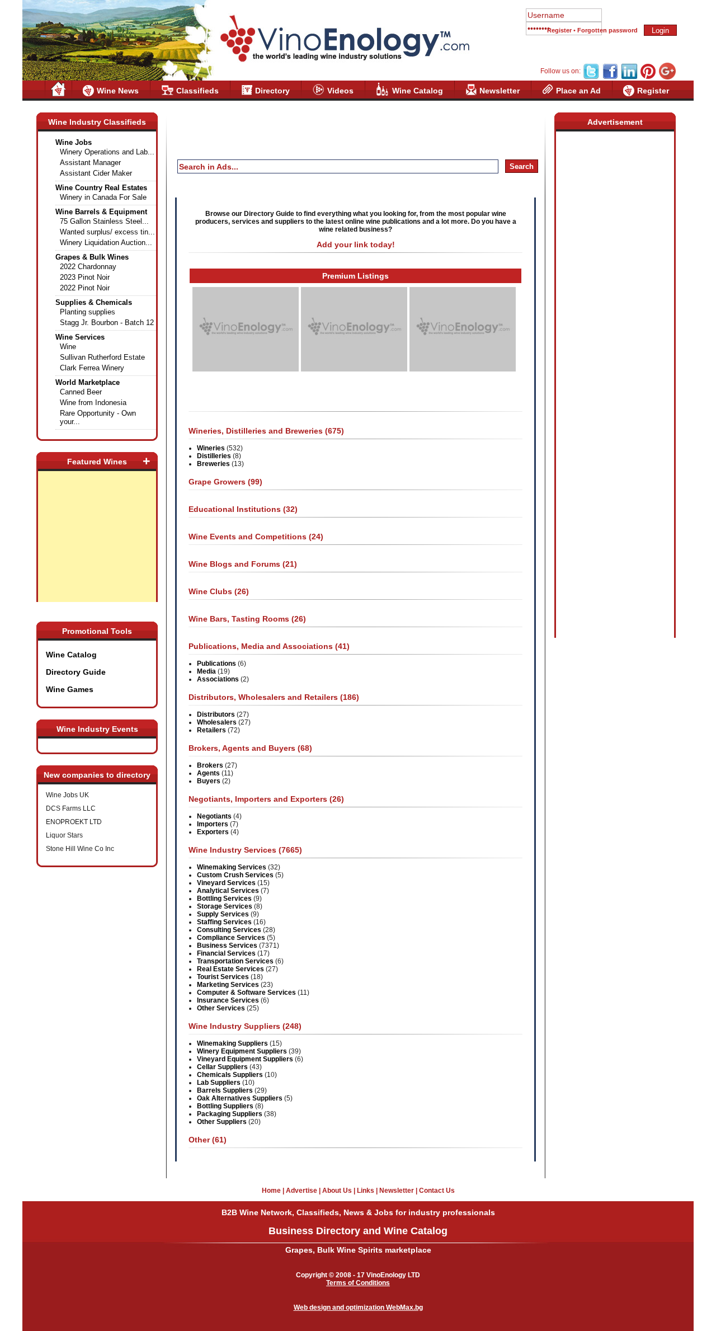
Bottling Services (224, 898)
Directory (272, 90)
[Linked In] (629, 77)
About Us (337, 1190)
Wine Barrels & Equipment (101, 212)
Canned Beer (81, 392)
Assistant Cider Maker (96, 173)
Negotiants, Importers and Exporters (258, 798)
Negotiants (214, 816)
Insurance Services (228, 1000)
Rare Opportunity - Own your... (98, 417)
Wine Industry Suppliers (234, 1026)
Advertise (301, 1190)
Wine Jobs (73, 142)
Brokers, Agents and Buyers (242, 748)
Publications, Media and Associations (261, 646)
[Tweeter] (591, 77)
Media (206, 671)
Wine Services (80, 337)
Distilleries (214, 456)
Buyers (208, 781)
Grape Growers (217, 481)
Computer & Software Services (246, 992)
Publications (216, 663)
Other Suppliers (222, 1122)
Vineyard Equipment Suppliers (245, 1059)
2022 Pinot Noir (85, 288)
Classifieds (197, 90)
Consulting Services (229, 930)
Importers (212, 824)
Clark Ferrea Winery (92, 368)
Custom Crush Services (235, 875)
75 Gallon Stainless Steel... (104, 221)
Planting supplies (87, 312)
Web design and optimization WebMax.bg (358, 1307)
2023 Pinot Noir (85, 277)
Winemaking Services (231, 867)
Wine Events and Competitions (248, 536)
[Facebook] (610, 77)
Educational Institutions (235, 509)
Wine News (118, 90)
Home (271, 1190)
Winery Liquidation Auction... (106, 242)
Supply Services (223, 914)
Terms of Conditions (358, 1283)
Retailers (211, 730)
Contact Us (437, 1190)
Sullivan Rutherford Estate (102, 357)
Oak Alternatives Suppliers (239, 1098)
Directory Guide (76, 671)
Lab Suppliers (219, 1083)
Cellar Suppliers (222, 1067)
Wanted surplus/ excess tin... (107, 232)
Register (559, 30)
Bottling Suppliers (225, 1106)
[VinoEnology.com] (344, 39)
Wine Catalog (417, 90)
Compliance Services (231, 938)
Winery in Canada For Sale (103, 197)
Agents (208, 773)
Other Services (221, 1008)
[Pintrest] (648, 77)
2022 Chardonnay (88, 266)
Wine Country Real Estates (101, 188)
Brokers (210, 765)
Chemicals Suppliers (230, 1075)
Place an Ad (578, 90)
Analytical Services (228, 891)
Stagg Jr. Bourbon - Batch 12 (107, 322)
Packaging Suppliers (229, 1114)
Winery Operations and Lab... (107, 152)
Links (365, 1190)
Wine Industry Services (232, 849)
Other (199, 1139)
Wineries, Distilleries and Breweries (256, 430)
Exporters (213, 832)
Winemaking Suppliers (232, 1043)
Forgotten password (607, 30)
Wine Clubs (210, 591)
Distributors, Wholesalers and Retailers (264, 697)
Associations (218, 679)
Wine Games (69, 689)
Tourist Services (223, 977)
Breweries (213, 464)
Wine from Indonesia (93, 402)
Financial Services (226, 953)
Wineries (211, 448)
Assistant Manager (90, 162)
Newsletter (499, 90)
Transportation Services (235, 961)
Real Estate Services (230, 969)
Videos (340, 90)
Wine (68, 346)
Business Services (227, 945)
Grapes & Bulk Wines (92, 257)
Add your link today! (356, 244)
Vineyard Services (226, 883)
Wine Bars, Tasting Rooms (239, 618)
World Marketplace (87, 382)
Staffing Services (224, 922)
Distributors (216, 714)
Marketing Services (228, 985)
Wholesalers (217, 722)
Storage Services (224, 906)
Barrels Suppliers (225, 1090)
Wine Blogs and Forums (234, 563)
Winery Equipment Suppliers (242, 1051)
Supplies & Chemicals (93, 302)
